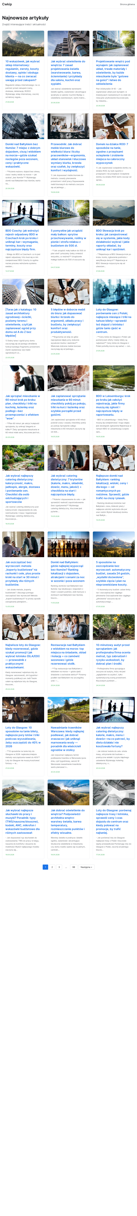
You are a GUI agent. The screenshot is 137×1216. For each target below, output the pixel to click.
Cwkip (7, 4)
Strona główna (127, 4)
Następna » (86, 867)
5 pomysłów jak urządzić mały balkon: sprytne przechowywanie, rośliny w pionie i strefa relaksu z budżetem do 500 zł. (68, 238)
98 (73, 867)
